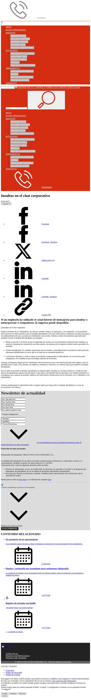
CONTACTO (11, 83)
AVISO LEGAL (12, 654)
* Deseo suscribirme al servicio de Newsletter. (18, 487)
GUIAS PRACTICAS (18, 56)
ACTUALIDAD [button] (12, 50)
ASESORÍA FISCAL (18, 35)
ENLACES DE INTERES (19, 80)
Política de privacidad (14, 673)
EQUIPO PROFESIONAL (16, 30)
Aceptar (4, 693)
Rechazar (22, 693)
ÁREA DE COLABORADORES (22, 65)
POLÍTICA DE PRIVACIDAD (18, 656)
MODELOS (15, 62)
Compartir (5, 204)
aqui (49, 480)
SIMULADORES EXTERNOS (21, 77)
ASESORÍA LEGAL (18, 44)
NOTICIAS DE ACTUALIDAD (22, 53)
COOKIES (4, 696)
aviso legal (22, 480)
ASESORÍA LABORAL (19, 41)
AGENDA (14, 74)
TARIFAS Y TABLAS (18, 59)
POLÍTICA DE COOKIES (16, 658)
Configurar (13, 693)
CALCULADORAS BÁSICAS (22, 71)
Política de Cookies (13, 675)
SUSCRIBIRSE (9, 528)
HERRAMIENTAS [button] (13, 68)
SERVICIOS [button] (10, 33)
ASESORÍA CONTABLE (20, 38)
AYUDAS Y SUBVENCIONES (22, 47)
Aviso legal (10, 670)
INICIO (8, 27)
